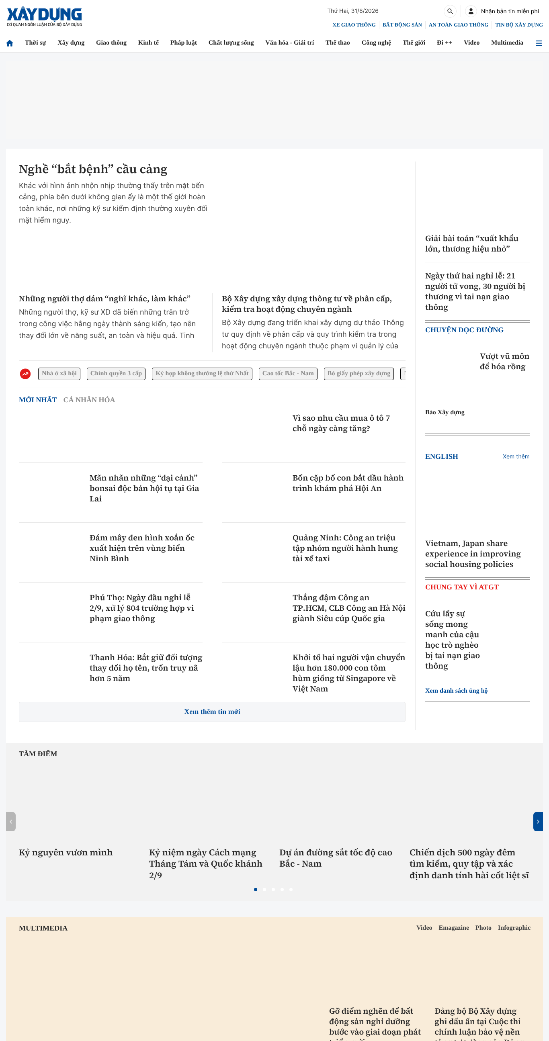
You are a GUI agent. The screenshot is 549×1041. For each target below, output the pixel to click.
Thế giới (417, 43)
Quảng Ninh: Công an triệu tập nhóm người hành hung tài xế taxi (345, 548)
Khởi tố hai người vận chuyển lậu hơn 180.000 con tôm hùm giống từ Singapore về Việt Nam (349, 673)
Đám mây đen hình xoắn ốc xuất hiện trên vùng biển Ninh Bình (142, 548)
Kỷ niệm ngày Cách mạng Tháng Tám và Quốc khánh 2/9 (205, 864)
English (441, 456)
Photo (479, 928)
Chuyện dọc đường (464, 330)
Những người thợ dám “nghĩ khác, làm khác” (105, 298)
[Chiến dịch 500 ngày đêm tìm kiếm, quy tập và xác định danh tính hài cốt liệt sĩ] (470, 803)
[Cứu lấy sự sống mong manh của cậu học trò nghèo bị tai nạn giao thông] (510, 628)
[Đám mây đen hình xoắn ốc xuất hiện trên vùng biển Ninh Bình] (51, 552)
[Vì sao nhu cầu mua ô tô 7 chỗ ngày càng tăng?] (254, 433)
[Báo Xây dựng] (44, 16)
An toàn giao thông (459, 24)
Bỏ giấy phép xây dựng (388, 374)
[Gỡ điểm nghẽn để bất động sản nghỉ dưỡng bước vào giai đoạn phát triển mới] (377, 969)
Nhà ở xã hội (61, 374)
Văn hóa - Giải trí (291, 43)
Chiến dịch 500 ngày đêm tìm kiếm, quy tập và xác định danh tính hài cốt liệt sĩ (469, 864)
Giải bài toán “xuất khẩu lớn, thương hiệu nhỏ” (471, 243)
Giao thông (110, 43)
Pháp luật (181, 43)
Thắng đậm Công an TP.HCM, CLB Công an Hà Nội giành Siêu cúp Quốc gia (349, 608)
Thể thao (340, 43)
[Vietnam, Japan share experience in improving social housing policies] (477, 499)
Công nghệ (379, 43)
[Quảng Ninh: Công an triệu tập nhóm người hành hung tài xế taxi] (254, 552)
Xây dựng (69, 43)
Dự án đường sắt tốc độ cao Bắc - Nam (335, 858)
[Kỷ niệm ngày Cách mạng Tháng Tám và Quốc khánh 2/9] (209, 803)
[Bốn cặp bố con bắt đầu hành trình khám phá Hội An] (254, 492)
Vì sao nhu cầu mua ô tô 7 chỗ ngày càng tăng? (341, 423)
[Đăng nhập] (471, 11)
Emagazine (447, 928)
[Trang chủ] (9, 43)
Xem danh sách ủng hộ (460, 691)
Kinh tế (147, 43)
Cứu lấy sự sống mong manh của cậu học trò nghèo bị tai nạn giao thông (452, 639)
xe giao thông (356, 24)
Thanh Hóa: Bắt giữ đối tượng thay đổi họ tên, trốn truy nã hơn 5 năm (146, 667)
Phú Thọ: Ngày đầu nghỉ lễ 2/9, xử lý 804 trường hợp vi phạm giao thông (142, 608)
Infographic (513, 928)
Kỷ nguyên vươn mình (66, 853)
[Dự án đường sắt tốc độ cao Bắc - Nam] (339, 803)
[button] (255, 889)
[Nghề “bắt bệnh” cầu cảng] (313, 219)
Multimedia (509, 43)
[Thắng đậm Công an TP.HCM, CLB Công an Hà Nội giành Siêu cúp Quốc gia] (254, 612)
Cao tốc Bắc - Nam (310, 374)
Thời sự (33, 43)
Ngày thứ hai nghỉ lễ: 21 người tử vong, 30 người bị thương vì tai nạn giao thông (475, 291)
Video (474, 43)
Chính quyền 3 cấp (123, 374)
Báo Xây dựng (446, 413)
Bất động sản (404, 24)
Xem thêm (516, 456)
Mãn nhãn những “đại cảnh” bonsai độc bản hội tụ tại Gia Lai (144, 488)
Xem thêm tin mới (212, 712)
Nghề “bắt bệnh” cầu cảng (93, 169)
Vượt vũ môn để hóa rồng (505, 361)
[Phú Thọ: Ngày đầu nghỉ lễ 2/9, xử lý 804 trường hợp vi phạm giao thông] (51, 612)
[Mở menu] (539, 43)
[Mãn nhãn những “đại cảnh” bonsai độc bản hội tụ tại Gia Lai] (51, 492)
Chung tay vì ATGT (461, 587)
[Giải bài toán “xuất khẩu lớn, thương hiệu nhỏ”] (477, 194)
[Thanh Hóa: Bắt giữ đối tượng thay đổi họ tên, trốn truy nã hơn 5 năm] (51, 672)
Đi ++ (447, 43)
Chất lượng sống (230, 43)
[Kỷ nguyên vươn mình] (79, 803)
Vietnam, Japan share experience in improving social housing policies (473, 553)
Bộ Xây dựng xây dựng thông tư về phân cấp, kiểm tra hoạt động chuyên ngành (307, 303)
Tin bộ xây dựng (519, 24)
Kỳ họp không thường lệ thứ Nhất (216, 374)
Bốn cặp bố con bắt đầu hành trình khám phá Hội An (348, 482)
